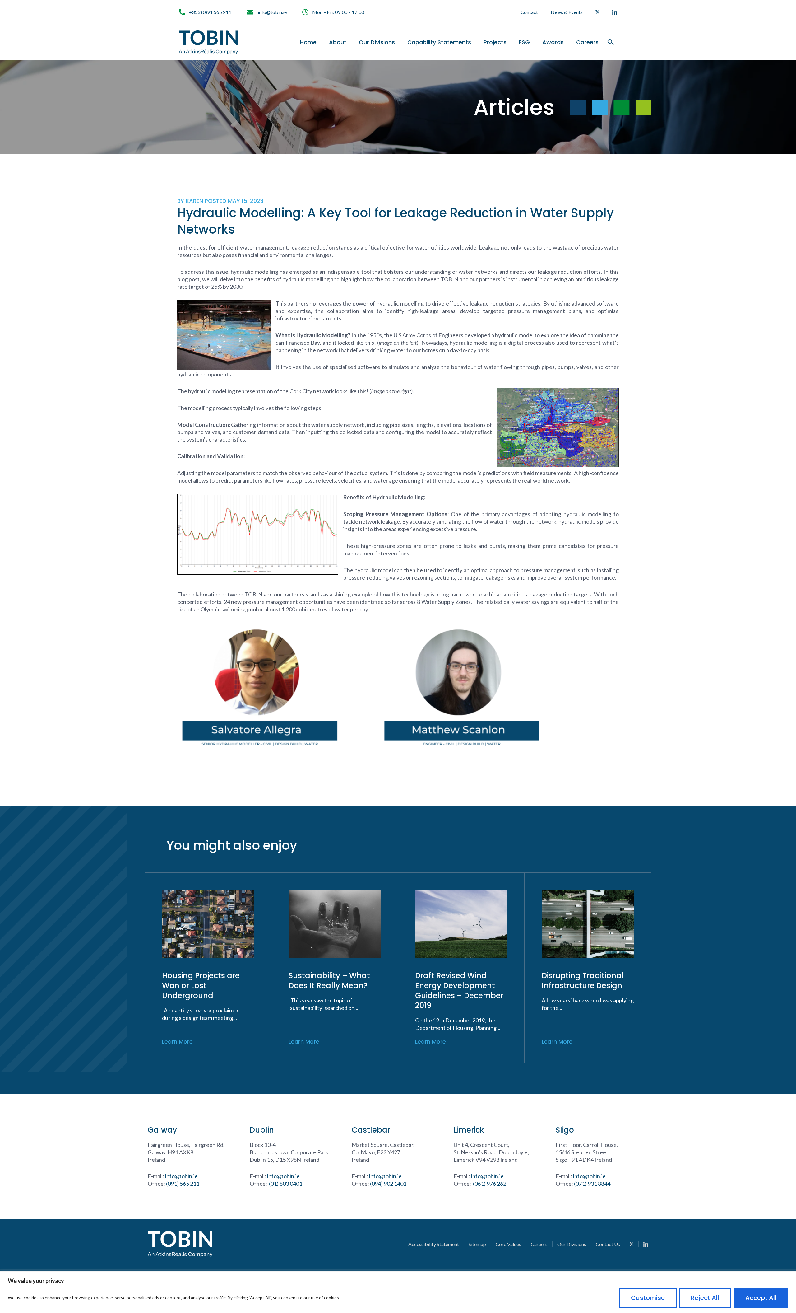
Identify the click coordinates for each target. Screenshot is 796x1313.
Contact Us (608, 1244)
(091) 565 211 (182, 1183)
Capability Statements (439, 42)
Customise (648, 1297)
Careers (587, 42)
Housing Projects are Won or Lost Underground (201, 985)
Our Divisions (377, 42)
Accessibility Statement (433, 1244)
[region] (398, 1292)
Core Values (508, 1244)
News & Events (567, 12)
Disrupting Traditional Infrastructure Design (583, 980)
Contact (529, 12)
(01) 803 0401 (285, 1183)
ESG (524, 42)
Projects (495, 42)
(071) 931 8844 (592, 1183)
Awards (553, 42)
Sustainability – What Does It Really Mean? (329, 980)
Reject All (705, 1297)
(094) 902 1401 (388, 1183)
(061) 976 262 (489, 1183)
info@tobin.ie (181, 1176)
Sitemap (477, 1244)
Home (308, 42)
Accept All (760, 1297)
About (337, 42)
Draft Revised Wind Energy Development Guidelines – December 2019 (459, 990)
